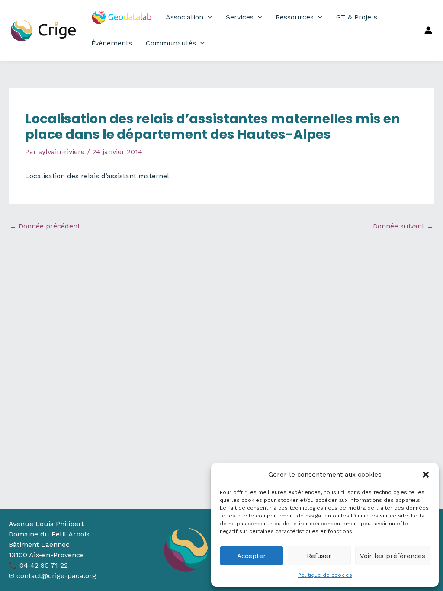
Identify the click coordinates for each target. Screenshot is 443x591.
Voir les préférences (392, 556)
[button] (425, 474)
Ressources (295, 17)
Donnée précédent (45, 226)
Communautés (171, 43)
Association (184, 17)
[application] (207, 17)
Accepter (251, 556)
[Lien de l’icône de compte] (428, 30)
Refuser (319, 556)
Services (240, 17)
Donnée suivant (403, 226)
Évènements (111, 43)
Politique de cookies (325, 575)
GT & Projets (356, 17)
